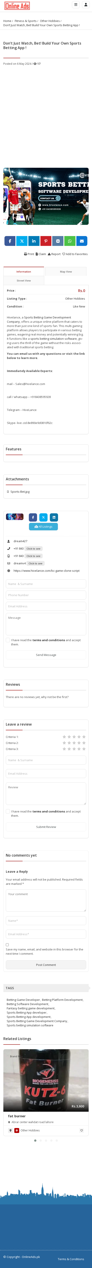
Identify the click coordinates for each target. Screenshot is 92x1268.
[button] (35, 1140)
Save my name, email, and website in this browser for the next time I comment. (44, 951)
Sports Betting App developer (26, 1012)
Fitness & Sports (26, 21)
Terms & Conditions (71, 1259)
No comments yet (21, 855)
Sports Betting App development (28, 1017)
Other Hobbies (50, 21)
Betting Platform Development (62, 1000)
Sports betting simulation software (30, 1025)
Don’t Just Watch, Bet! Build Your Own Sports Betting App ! (41, 25)
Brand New (16, 1056)
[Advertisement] (46, 114)
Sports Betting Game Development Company (37, 1021)
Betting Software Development (27, 1004)
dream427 (20, 541)
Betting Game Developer (23, 1000)
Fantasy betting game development (30, 1008)
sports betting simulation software (53, 339)
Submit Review (46, 827)
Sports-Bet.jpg (19, 492)
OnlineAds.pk (31, 1257)
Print (30, 254)
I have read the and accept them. (46, 642)
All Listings (45, 526)
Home (7, 21)
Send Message (46, 655)
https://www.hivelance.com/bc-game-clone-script (46, 571)
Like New (79, 306)
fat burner (17, 1116)
